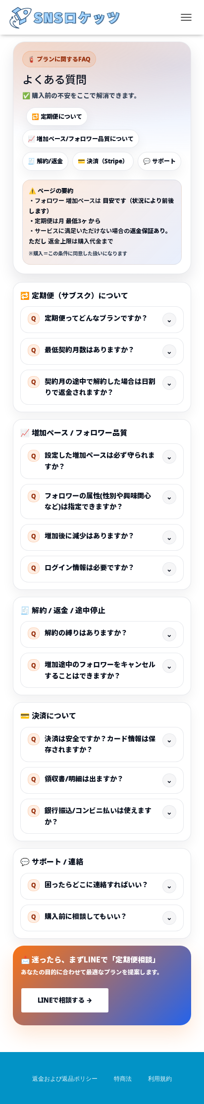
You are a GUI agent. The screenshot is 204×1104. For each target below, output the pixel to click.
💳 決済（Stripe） (103, 161)
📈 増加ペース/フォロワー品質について (81, 139)
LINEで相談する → (65, 1000)
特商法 (123, 1078)
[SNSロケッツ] (68, 17)
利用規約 (160, 1078)
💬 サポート (159, 161)
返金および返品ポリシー (65, 1078)
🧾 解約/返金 (45, 161)
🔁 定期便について (57, 116)
